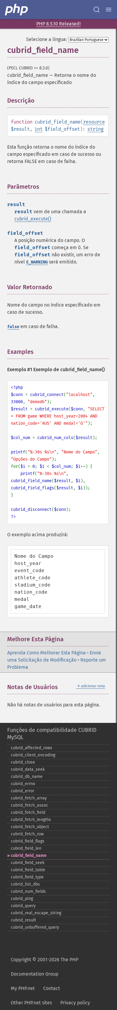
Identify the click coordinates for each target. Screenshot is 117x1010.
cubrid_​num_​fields (28, 891)
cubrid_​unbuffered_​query (35, 927)
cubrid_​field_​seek (27, 862)
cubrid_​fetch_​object (30, 826)
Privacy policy (75, 1003)
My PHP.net (23, 988)
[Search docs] (97, 10)
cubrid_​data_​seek (28, 769)
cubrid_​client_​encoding (33, 755)
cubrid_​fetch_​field (28, 812)
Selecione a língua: (46, 39)
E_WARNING (37, 262)
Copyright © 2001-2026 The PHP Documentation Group (44, 967)
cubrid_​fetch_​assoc (29, 805)
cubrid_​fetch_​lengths (31, 819)
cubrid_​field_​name (28, 855)
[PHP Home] (17, 9)
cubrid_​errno (23, 783)
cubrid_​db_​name (27, 776)
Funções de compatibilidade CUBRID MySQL (52, 734)
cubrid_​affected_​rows (31, 747)
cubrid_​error (22, 790)
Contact (51, 988)
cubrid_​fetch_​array (29, 798)
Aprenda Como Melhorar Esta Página (46, 653)
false (13, 326)
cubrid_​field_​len (26, 848)
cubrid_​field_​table (28, 869)
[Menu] (109, 10)
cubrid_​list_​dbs (25, 884)
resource (94, 122)
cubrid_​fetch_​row (27, 834)
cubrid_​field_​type (27, 877)
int (38, 129)
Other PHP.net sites (31, 1003)
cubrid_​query (23, 905)
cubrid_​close (23, 762)
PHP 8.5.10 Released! (58, 24)
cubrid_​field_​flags (27, 841)
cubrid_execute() (32, 219)
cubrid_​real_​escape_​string (36, 912)
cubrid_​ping (22, 898)
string (95, 129)
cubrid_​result (23, 920)
